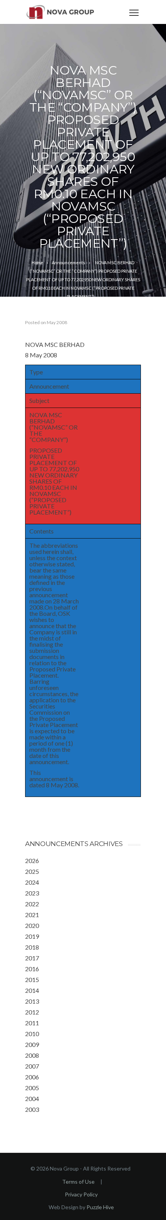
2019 (32, 936)
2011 (32, 1022)
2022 (32, 903)
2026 (32, 860)
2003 (32, 1109)
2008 (32, 1055)
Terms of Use (78, 1181)
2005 (32, 1087)
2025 (32, 871)
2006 (32, 1077)
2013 (32, 1001)
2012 (32, 1012)
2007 (32, 1066)
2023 (32, 893)
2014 (32, 990)
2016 (32, 968)
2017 (32, 958)
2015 (32, 979)
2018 (32, 947)
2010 (32, 1033)
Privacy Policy (81, 1194)
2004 (32, 1098)
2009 (32, 1044)
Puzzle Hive (100, 1207)
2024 (32, 882)
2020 (32, 925)
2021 (32, 914)
